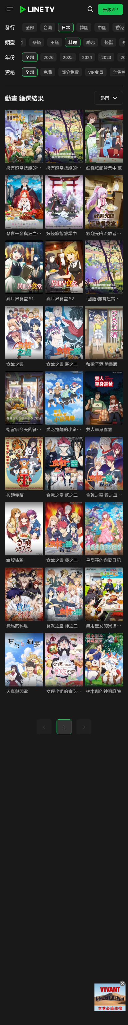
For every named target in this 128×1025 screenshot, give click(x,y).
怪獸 (108, 42)
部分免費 (70, 72)
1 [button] (64, 727)
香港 (120, 27)
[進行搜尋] (90, 9)
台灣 (47, 27)
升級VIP (110, 9)
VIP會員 (95, 72)
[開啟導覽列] (10, 9)
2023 (106, 57)
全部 (29, 27)
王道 (54, 42)
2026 (48, 57)
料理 (72, 42)
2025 (68, 57)
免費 (47, 72)
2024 (87, 57)
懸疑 (36, 42)
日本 (66, 27)
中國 (102, 27)
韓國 (84, 27)
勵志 (90, 42)
